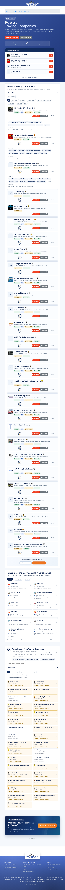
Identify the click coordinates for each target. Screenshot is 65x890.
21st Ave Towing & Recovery (19, 60)
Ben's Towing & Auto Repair (23, 469)
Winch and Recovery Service (44, 100)
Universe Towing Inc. (21, 396)
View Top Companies (12, 37)
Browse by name (26, 37)
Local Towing (15, 100)
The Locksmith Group (21, 425)
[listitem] (12, 43)
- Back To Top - (32, 838)
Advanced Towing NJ (21, 293)
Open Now (19, 103)
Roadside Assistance (11, 867)
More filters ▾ (11, 96)
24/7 (25, 103)
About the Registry (28, 871)
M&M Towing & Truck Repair (19, 54)
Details (52, 115)
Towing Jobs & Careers (54, 865)
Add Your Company (39, 563)
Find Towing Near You (11, 865)
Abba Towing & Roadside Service (20, 65)
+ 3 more (49, 181)
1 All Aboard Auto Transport (15, 727)
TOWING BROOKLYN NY (22, 484)
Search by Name (26, 563)
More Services (9, 870)
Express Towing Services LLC (24, 220)
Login (24, 869)
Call (51, 55)
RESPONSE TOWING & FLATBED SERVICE (28, 544)
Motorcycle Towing (21, 674)
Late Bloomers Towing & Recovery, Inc (27, 381)
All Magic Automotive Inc (22, 264)
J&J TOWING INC (19, 440)
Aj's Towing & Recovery (22, 234)
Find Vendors (51, 867)
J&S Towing (18, 529)
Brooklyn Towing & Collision (23, 410)
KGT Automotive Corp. (21, 366)
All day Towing (15, 71)
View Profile (44, 115)
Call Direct (36, 115)
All (8, 100)
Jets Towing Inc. (19, 498)
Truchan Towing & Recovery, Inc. (25, 278)
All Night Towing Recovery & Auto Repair (28, 454)
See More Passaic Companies (30, 77)
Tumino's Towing (19, 322)
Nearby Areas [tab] (18, 579)
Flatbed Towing (31, 100)
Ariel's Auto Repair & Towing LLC (17, 697)
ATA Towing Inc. (19, 308)
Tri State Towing (19, 249)
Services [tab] (10, 579)
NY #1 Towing (37, 750)
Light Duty (22, 100)
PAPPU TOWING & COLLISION (24, 337)
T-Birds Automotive (20, 352)
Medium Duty (11, 103)
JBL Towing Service (20, 206)
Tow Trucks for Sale (53, 870)
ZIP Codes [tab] (27, 579)
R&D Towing (18, 515)
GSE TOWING (11, 735)
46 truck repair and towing (41, 757)
